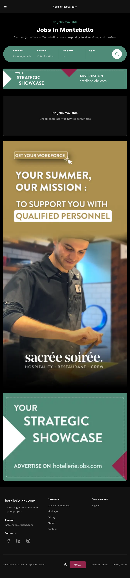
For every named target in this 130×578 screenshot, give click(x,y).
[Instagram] (28, 541)
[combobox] (72, 56)
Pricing (51, 517)
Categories (67, 50)
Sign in (96, 505)
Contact (52, 529)
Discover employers (59, 505)
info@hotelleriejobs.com (19, 524)
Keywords (18, 50)
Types (92, 50)
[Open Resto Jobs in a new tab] (78, 564)
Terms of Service (99, 564)
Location (42, 50)
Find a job (53, 511)
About (51, 523)
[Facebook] (8, 541)
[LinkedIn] (18, 541)
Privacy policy (120, 564)
